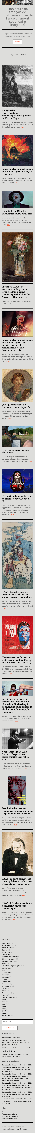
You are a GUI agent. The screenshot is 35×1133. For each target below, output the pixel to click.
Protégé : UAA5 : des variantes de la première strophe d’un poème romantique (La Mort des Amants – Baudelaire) (16, 291)
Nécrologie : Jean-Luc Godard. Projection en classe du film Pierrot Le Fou (16, 755)
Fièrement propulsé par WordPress (13, 1127)
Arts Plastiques (7, 945)
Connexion (5, 1112)
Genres (4, 975)
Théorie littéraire (8, 997)
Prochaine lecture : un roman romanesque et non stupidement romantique (17, 811)
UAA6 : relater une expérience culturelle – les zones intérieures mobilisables (17, 1078)
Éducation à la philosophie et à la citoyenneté (13, 967)
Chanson (5, 950)
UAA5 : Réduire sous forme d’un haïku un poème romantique (17, 906)
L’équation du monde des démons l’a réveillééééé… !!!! (16, 499)
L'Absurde (5, 977)
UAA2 (4, 1004)
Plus (22, 127)
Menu (17, 41)
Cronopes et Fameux (9, 957)
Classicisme (6, 952)
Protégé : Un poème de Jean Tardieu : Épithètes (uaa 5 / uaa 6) (15, 1055)
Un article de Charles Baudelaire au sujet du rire (17, 212)
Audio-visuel (6, 948)
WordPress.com (22, 1129)
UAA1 (3, 1002)
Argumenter (6, 943)
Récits (4, 991)
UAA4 (4, 1009)
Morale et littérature (9, 1051)
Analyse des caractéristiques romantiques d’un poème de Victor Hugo (16, 114)
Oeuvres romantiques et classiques (16, 451)
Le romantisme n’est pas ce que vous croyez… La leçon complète (17, 171)
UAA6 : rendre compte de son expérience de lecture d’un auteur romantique (17, 881)
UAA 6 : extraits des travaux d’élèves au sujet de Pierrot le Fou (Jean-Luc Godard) (17, 660)
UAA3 (4, 1006)
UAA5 (4, 1011)
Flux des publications (9, 1114)
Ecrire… (4, 963)
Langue (4, 979)
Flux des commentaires (10, 1116)
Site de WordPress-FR (9, 1118)
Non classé (6, 984)
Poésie (4, 988)
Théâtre (5, 995)
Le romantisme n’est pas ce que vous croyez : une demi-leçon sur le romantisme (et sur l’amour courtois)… (17, 345)
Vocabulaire (6, 1015)
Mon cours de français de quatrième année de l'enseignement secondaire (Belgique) (18, 17)
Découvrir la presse (8, 959)
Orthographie (6, 986)
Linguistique (6, 982)
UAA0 (4, 1000)
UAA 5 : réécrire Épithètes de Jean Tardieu (17, 1048)
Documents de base (9, 961)
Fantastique (6, 972)
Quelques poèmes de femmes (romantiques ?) (16, 406)
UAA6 (4, 1013)
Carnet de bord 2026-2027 (11, 1037)
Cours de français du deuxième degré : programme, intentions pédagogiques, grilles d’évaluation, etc (15, 1042)
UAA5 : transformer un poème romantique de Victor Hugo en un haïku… (17, 594)
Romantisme (6, 993)
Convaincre (6, 954)
